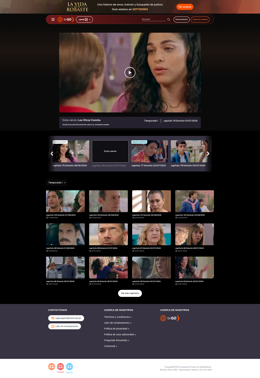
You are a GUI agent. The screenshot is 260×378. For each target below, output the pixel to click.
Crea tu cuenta (200, 19)
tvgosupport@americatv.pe (68, 318)
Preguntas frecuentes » (116, 340)
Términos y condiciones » (118, 317)
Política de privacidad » (116, 328)
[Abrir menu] (53, 19)
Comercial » (110, 346)
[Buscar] (168, 19)
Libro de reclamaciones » (117, 322)
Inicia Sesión (182, 19)
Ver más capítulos (130, 293)
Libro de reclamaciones (67, 326)
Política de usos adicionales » (120, 334)
